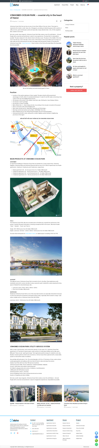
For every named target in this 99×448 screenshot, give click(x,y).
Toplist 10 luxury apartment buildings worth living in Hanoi (78, 44)
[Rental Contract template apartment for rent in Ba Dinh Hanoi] (69, 52)
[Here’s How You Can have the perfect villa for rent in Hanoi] (69, 60)
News (66, 27)
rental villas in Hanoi (30, 233)
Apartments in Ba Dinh (51, 425)
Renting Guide (17, 9)
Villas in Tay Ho (66, 435)
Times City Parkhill (80, 428)
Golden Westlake (79, 435)
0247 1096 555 (35, 428)
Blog (77, 5)
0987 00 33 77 (15, 1)
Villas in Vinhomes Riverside (66, 439)
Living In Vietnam (69, 24)
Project (72, 5)
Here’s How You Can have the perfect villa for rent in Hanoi (80, 60)
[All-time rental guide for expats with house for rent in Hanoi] (69, 68)
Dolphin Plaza (79, 438)
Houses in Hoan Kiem (67, 428)
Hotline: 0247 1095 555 (76, 90)
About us (82, 5)
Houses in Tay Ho (66, 423)
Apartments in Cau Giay (51, 428)
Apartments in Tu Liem (51, 435)
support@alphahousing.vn (27, 1)
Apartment (49, 420)
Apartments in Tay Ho (51, 423)
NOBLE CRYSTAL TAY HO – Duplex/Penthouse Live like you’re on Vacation (48, 404)
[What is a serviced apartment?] (69, 76)
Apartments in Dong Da (51, 438)
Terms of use (86, 446)
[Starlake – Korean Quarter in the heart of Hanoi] (22, 393)
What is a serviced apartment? (77, 76)
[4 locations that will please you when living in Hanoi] (76, 393)
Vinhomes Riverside (80, 425)
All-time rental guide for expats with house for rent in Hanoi (79, 68)
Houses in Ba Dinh (66, 425)
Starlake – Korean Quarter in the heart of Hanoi (22, 403)
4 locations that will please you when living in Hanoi (75, 404)
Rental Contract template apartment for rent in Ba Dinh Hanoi (79, 52)
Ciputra (77, 423)
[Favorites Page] (87, 5)
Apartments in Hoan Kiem (51, 430)
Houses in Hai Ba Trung (67, 430)
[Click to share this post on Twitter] (60, 21)
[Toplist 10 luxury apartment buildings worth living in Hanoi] (69, 44)
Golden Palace (79, 433)
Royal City (78, 430)
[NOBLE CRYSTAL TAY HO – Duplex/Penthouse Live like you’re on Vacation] (49, 393)
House (65, 420)
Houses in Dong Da (67, 433)
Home (11, 9)
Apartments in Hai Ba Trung (52, 433)
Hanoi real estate (26, 43)
